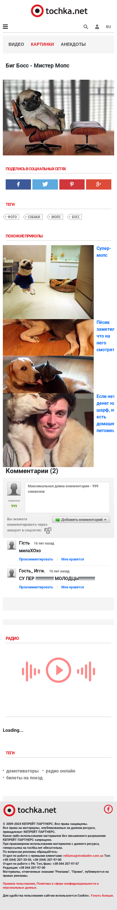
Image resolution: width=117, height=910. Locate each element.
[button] (97, 26)
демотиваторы (22, 771)
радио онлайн (60, 771)
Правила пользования (19, 884)
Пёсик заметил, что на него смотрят (106, 336)
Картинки (42, 44)
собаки (34, 216)
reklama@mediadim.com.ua (83, 856)
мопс (56, 216)
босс (76, 216)
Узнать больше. (102, 895)
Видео (16, 44)
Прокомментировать (36, 559)
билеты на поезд (24, 777)
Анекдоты (73, 44)
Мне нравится (72, 559)
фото (12, 216)
